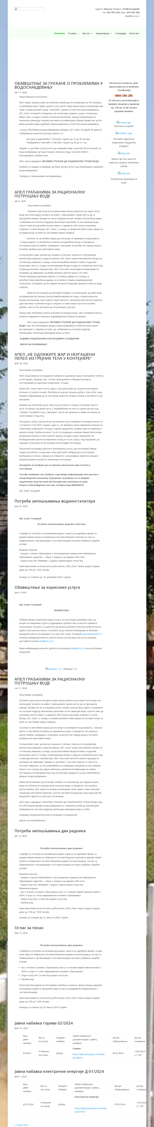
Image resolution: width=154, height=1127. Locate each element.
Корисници (102, 33)
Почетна (59, 33)
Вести (86, 33)
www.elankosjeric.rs (91, 634)
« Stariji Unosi (21, 1125)
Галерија (121, 33)
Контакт (134, 33)
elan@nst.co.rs (46, 641)
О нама (72, 33)
